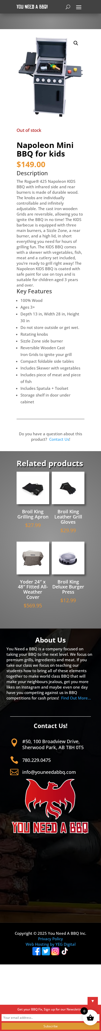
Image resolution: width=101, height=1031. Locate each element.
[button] (76, 43)
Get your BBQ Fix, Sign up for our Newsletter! (50, 1009)
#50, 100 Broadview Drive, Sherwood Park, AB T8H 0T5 (53, 744)
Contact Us (59, 439)
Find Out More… (76, 698)
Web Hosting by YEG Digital (51, 944)
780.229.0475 (36, 760)
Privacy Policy (50, 938)
